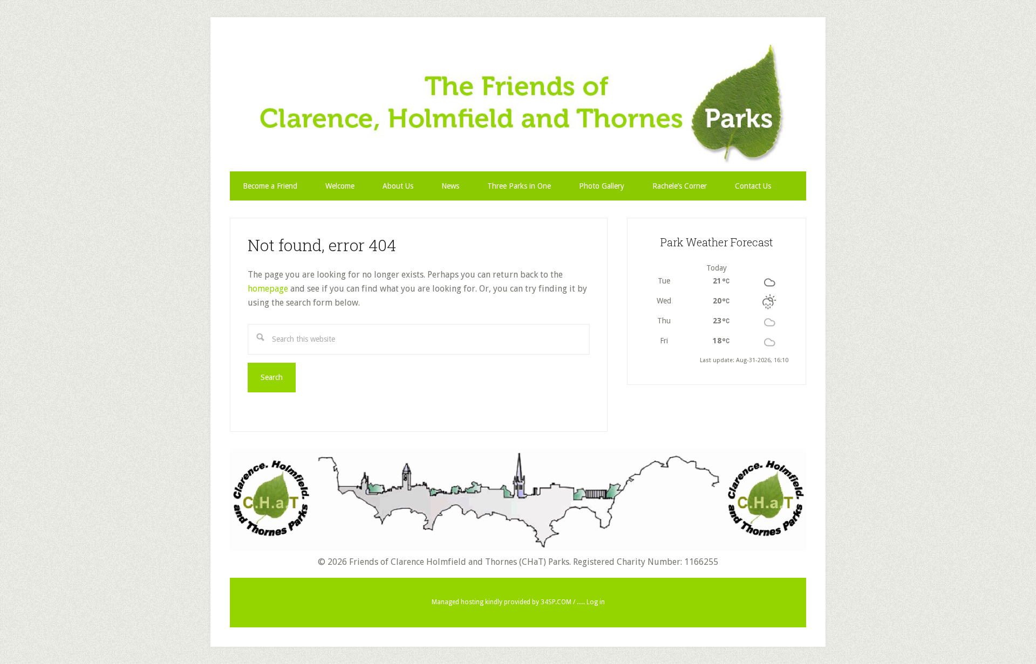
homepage (268, 288)
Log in (596, 602)
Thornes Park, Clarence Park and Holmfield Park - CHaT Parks (518, 104)
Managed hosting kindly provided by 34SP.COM (502, 602)
